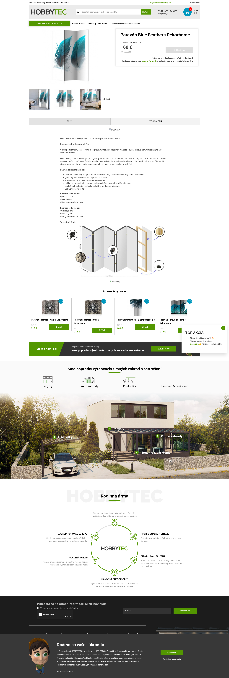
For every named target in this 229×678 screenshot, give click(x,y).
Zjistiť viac (163, 349)
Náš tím (67, 3)
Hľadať (146, 12)
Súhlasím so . (59, 608)
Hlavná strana (78, 24)
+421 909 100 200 (167, 10)
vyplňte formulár (149, 61)
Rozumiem (171, 653)
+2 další (106, 99)
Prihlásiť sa (185, 611)
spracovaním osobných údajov (64, 608)
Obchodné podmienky (37, 3)
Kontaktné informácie (54, 3)
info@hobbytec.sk (164, 14)
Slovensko (194, 3)
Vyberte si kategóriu (47, 24)
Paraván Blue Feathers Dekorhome (125, 24)
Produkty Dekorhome (97, 24)
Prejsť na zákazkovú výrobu (160, 3)
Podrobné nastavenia (172, 659)
